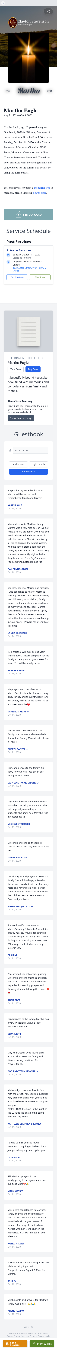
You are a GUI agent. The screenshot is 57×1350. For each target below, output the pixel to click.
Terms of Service (37, 1336)
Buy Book (33, 369)
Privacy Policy (19, 1336)
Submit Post (28, 471)
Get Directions (17, 277)
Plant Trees (40, 277)
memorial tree (42, 187)
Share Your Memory (20, 418)
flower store (39, 192)
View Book (15, 369)
